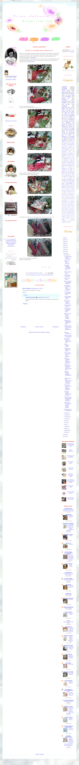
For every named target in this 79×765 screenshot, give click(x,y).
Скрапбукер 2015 (71, 211)
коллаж (63, 187)
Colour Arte (71, 187)
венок (72, 184)
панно (70, 139)
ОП (68, 155)
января (66, 432)
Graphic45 (48, 274)
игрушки (63, 123)
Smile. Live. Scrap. (68, 706)
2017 (64, 247)
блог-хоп (70, 166)
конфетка (64, 126)
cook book (64, 154)
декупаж (72, 121)
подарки (63, 162)
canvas (65, 129)
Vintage (72, 128)
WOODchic (71, 119)
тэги (36, 274)
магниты (71, 195)
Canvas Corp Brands (69, 114)
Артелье (65, 176)
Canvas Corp (65, 111)
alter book (72, 190)
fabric (69, 205)
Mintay (69, 134)
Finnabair (67, 188)
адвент (63, 184)
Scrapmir (70, 147)
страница (64, 105)
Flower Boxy (70, 664)
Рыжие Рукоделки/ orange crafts (68, 727)
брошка (70, 177)
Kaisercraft (65, 202)
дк (72, 155)
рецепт (70, 198)
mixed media (66, 90)
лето (72, 216)
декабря (66, 254)
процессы (71, 220)
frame (70, 140)
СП (70, 101)
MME (71, 169)
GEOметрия (72, 201)
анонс (64, 212)
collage (64, 191)
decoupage (69, 191)
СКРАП (64, 87)
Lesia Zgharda (65, 159)
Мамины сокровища (69, 209)
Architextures (64, 169)
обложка (67, 197)
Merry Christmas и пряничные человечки (67, 282)
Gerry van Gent (68, 612)
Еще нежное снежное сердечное (67, 302)
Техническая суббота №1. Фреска (67, 349)
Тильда (63, 132)
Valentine (66, 128)
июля (65, 420)
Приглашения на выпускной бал (70, 445)
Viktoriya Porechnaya (31, 297)
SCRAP (64, 89)
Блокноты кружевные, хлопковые (70, 656)
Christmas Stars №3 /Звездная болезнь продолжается (68, 328)
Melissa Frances (65, 172)
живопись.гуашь (70, 186)
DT (62, 188)
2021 (64, 239)
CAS (65, 115)
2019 (64, 243)
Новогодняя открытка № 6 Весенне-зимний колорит (67, 405)
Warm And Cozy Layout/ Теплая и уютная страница (67, 316)
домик (63, 194)
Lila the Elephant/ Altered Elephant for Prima (70, 639)
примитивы (64, 168)
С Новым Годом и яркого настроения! (68, 258)
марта (65, 428)
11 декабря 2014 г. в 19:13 (43, 297)
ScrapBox (71, 204)
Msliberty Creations (68, 635)
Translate (72, 51)
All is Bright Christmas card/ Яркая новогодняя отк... (67, 268)
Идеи (63, 166)
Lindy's (68, 104)
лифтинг (66, 195)
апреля (66, 426)
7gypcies (65, 180)
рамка (69, 123)
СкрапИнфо (64, 211)
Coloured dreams (68, 717)
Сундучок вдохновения (68, 736)
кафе (68, 216)
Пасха (63, 118)
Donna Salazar (71, 180)
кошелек (63, 179)
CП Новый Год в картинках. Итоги (67, 293)
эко (68, 154)
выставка (67, 215)
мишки (63, 197)
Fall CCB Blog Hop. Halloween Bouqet (70, 481)
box (65, 116)
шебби (65, 112)
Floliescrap (68, 593)
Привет (70, 535)
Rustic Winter (64, 204)
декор (65, 139)
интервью (63, 216)
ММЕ (67, 150)
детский (63, 186)
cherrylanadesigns (65, 148)
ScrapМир (68, 96)
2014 (64, 253)
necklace (66, 208)
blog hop (67, 173)
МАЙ (63, 209)
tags (63, 134)
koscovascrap (68, 654)
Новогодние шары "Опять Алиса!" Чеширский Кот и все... (67, 288)
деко (72, 215)
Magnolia (63, 170)
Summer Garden (68, 608)
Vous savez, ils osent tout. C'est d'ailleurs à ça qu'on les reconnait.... (71, 557)
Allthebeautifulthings (68, 607)
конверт (63, 157)
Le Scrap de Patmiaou (68, 700)
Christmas (43, 274)
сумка (73, 157)
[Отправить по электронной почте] (48, 273)
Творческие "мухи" (68, 534)
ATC (71, 158)
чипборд (67, 222)
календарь (72, 136)
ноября (66, 412)
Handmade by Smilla (68, 671)
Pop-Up (70, 133)
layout (63, 110)
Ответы (25, 295)
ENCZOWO (68, 663)
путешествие (65, 198)
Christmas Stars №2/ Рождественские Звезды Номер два (68, 381)
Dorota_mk (68, 543)
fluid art (73, 205)
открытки (71, 93)
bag (62, 173)
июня (65, 422)
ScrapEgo (64, 155)
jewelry (69, 206)
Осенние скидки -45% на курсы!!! (70, 694)
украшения (66, 158)
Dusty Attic (65, 165)
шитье (39, 274)
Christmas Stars (30, 61)
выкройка (68, 213)
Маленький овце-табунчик (66, 262)
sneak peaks (67, 175)
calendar (64, 140)
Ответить (24, 292)
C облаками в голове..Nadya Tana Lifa (68, 690)
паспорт (63, 219)
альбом (64, 101)
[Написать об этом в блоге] (49, 273)
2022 (64, 237)
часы (73, 179)
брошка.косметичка (70, 212)
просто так (71, 126)
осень (71, 146)
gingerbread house (68, 645)
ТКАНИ (64, 193)
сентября (66, 416)
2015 (64, 251)
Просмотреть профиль (11, 79)
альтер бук (70, 193)
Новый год (32, 274)
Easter (70, 130)
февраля (66, 430)
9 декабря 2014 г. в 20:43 (37, 288)
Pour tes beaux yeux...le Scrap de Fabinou (68, 552)
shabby (70, 116)
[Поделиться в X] (50, 273)
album (72, 102)
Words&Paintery (71, 144)
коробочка (72, 115)
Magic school (70, 202)
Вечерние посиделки (68, 523)
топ (73, 198)
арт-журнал (71, 132)
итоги (67, 194)
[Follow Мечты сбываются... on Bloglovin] (11, 102)
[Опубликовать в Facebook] (51, 273)
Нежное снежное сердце (66, 345)
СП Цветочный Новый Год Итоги (67, 297)
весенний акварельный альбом (71, 647)
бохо (65, 177)
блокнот (72, 112)
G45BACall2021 (64, 201)
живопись (65, 161)
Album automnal (68, 594)
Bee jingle (71, 599)
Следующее (23, 326)
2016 (64, 249)
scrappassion (68, 514)
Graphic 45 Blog (68, 578)
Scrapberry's (64, 152)
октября (66, 414)
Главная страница (39, 326)
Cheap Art (69, 110)
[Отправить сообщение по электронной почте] (45, 273)
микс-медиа (65, 92)
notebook (66, 121)
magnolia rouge (68, 508)
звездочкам (33, 57)
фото (64, 164)
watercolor (66, 143)
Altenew (63, 147)
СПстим (65, 146)
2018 (64, 245)
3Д (73, 164)
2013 (64, 434)
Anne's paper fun (68, 563)
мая (65, 424)
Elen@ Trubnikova (26, 288)
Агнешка (71, 208)
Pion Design (65, 182)
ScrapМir (64, 102)
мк (73, 118)
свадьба (63, 222)
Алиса (63, 141)
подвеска (72, 197)
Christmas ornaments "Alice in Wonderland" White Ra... (67, 361)
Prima (70, 108)
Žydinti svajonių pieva (68, 598)
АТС (73, 191)
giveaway (64, 206)
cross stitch (64, 205)
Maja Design (70, 170)
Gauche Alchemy (70, 141)
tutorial (70, 125)
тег (66, 187)
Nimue (71, 154)
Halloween (68, 122)
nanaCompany (68, 572)
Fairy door (71, 544)
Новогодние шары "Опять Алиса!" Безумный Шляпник (67, 387)
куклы (71, 161)
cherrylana (71, 165)
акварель (64, 136)
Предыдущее (56, 326)
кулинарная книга (66, 151)
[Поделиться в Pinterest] (52, 273)
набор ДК (69, 179)
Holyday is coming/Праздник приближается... (68, 374)
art (66, 95)
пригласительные (70, 162)
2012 (64, 436)
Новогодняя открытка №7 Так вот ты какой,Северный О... (67, 367)
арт (71, 150)
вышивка (72, 137)
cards (72, 95)
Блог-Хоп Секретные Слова (70, 475)
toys (52, 274)
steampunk (72, 159)
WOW (68, 190)
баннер (67, 184)
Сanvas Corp (71, 176)
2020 (64, 241)
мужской (68, 157)
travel (73, 175)
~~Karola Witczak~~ (68, 680)
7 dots (68, 118)
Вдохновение (68, 626)
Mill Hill (71, 172)
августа (66, 418)
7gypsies (66, 137)
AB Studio (71, 168)
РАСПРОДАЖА (70, 183)
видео (64, 213)
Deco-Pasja (68, 584)
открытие (71, 152)
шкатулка (69, 164)
